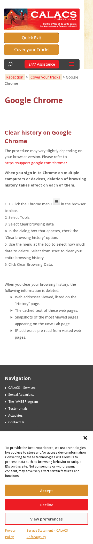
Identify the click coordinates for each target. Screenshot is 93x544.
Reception (14, 77)
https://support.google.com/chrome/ (36, 162)
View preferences (46, 519)
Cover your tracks (45, 77)
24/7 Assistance (41, 64)
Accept (46, 490)
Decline (46, 504)
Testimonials (18, 408)
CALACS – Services (22, 387)
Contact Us (16, 422)
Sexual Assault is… (21, 394)
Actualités (15, 415)
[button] (85, 437)
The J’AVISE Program (23, 401)
